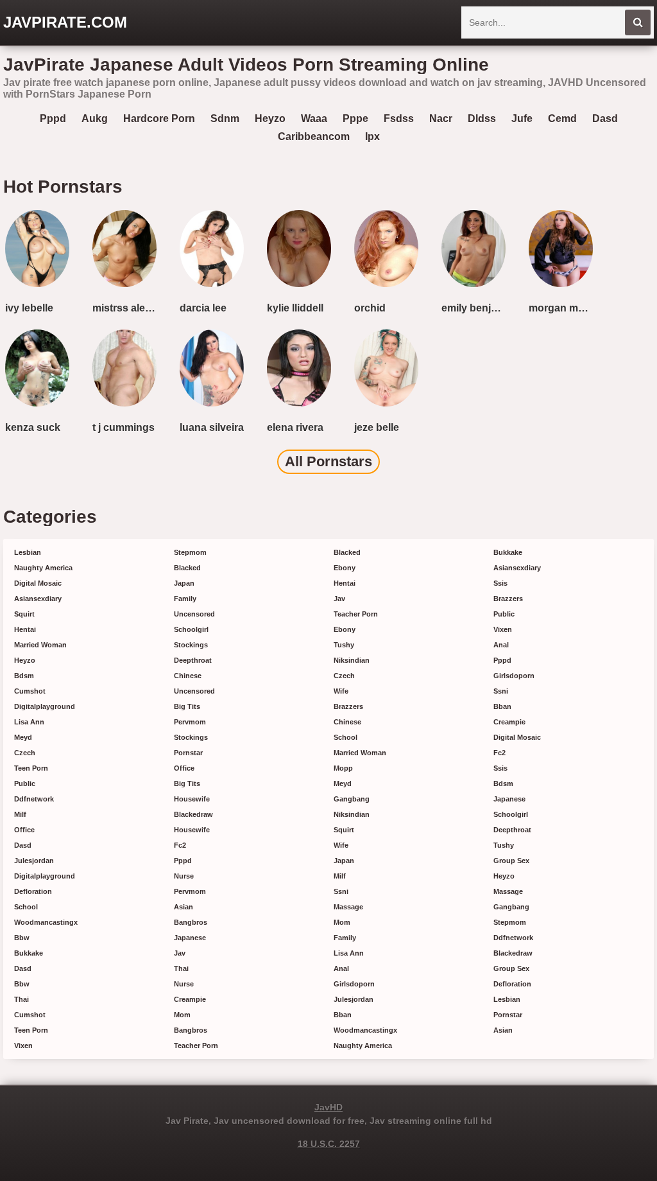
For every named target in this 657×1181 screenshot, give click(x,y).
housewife (192, 799)
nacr (440, 118)
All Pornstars (328, 461)
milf (20, 814)
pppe (355, 118)
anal (341, 968)
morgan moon (563, 307)
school (26, 907)
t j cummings (123, 427)
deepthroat (193, 660)
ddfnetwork (34, 799)
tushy (344, 645)
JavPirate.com (65, 22)
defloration (33, 891)
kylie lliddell (295, 307)
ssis (500, 583)
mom (182, 1015)
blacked (187, 568)
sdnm (224, 118)
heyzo (270, 118)
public (24, 783)
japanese (190, 937)
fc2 (180, 845)
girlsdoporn (354, 984)
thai (21, 999)
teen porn (31, 768)
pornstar (188, 753)
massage (348, 907)
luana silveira (212, 427)
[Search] (638, 22)
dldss (482, 118)
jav (179, 953)
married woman (40, 645)
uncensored (194, 614)
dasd (605, 118)
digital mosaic (38, 583)
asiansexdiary (38, 598)
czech (24, 753)
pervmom (190, 722)
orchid (370, 307)
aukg (94, 118)
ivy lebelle (29, 307)
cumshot (30, 691)
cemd (562, 118)
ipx (372, 136)
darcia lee (203, 307)
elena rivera (295, 427)
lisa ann (29, 722)
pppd (53, 118)
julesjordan (34, 860)
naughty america (43, 568)
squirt (24, 614)
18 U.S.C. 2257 (329, 1144)
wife (341, 691)
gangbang (352, 799)
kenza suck (32, 427)
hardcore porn (159, 118)
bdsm (24, 675)
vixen (23, 1045)
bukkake (28, 953)
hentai (25, 629)
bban (343, 1015)
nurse (184, 876)
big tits (187, 706)
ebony (344, 568)
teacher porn (196, 1045)
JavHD (328, 1107)
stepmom (190, 552)
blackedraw (193, 814)
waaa (314, 118)
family (185, 598)
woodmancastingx (46, 922)
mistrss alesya (127, 307)
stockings (191, 645)
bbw (22, 937)
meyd (23, 737)
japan (184, 583)
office (24, 830)
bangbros (190, 922)
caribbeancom (314, 136)
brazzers (348, 706)
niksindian (352, 660)
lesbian (27, 552)
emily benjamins (476, 307)
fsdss (399, 118)
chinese (187, 675)
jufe (522, 118)
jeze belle (376, 427)
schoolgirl (191, 629)
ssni (341, 891)
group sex (511, 860)
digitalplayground (44, 706)
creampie (190, 999)
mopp (343, 768)
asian (183, 907)
